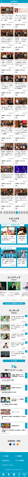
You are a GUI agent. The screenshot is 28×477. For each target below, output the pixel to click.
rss (18, 444)
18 (4, 212)
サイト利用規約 (20, 460)
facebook (14, 444)
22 (14, 212)
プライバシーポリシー (8, 465)
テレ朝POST (14, 1)
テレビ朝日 (5, 456)
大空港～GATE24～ (7, 248)
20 (9, 212)
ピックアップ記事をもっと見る (14, 303)
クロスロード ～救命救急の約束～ (11, 225)
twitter (10, 444)
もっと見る (14, 361)
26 (24, 212)
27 (26, 212)
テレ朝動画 (19, 456)
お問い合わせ (6, 460)
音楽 (2, 26)
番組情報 (3, 24)
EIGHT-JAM (8, 24)
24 (19, 212)
